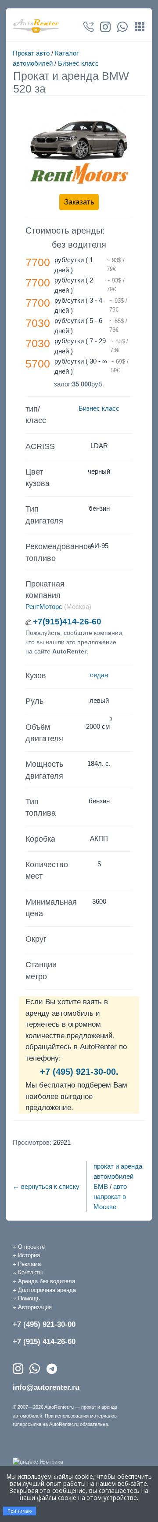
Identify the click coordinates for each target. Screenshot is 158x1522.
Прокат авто (31, 53)
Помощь (29, 1298)
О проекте (31, 1247)
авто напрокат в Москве (110, 1196)
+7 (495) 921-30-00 (44, 1324)
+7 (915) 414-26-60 (44, 1341)
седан (99, 675)
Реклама (29, 1264)
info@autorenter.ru (46, 1387)
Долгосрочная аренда (47, 1290)
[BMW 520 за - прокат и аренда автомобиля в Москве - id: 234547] (79, 148)
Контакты (30, 1272)
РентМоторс (43, 606)
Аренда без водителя (46, 1281)
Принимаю (19, 1511)
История (29, 1255)
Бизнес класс (78, 63)
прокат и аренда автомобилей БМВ (117, 1176)
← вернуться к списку (46, 1186)
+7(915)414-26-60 (67, 621)
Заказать (79, 202)
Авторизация (35, 1307)
